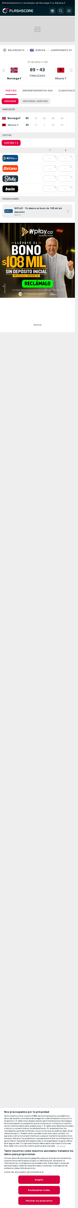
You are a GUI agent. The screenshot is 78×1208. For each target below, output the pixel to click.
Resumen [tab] (10, 101)
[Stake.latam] (10, 178)
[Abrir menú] (69, 10)
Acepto (39, 1179)
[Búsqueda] (60, 10)
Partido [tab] (11, 90)
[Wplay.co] (10, 158)
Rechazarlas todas (39, 1190)
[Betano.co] (10, 168)
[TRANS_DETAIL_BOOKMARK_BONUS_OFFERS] (52, 10)
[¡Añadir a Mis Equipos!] (3, 70)
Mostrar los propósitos (39, 1200)
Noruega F (14, 78)
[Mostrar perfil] (14, 70)
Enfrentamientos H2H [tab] (37, 90)
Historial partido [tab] (35, 101)
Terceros (61, 1146)
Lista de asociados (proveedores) (23, 1172)
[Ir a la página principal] (20, 10)
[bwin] (10, 189)
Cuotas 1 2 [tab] (11, 142)
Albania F (60, 78)
